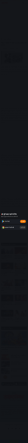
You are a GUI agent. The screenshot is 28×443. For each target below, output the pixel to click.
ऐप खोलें (23, 221)
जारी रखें (23, 227)
